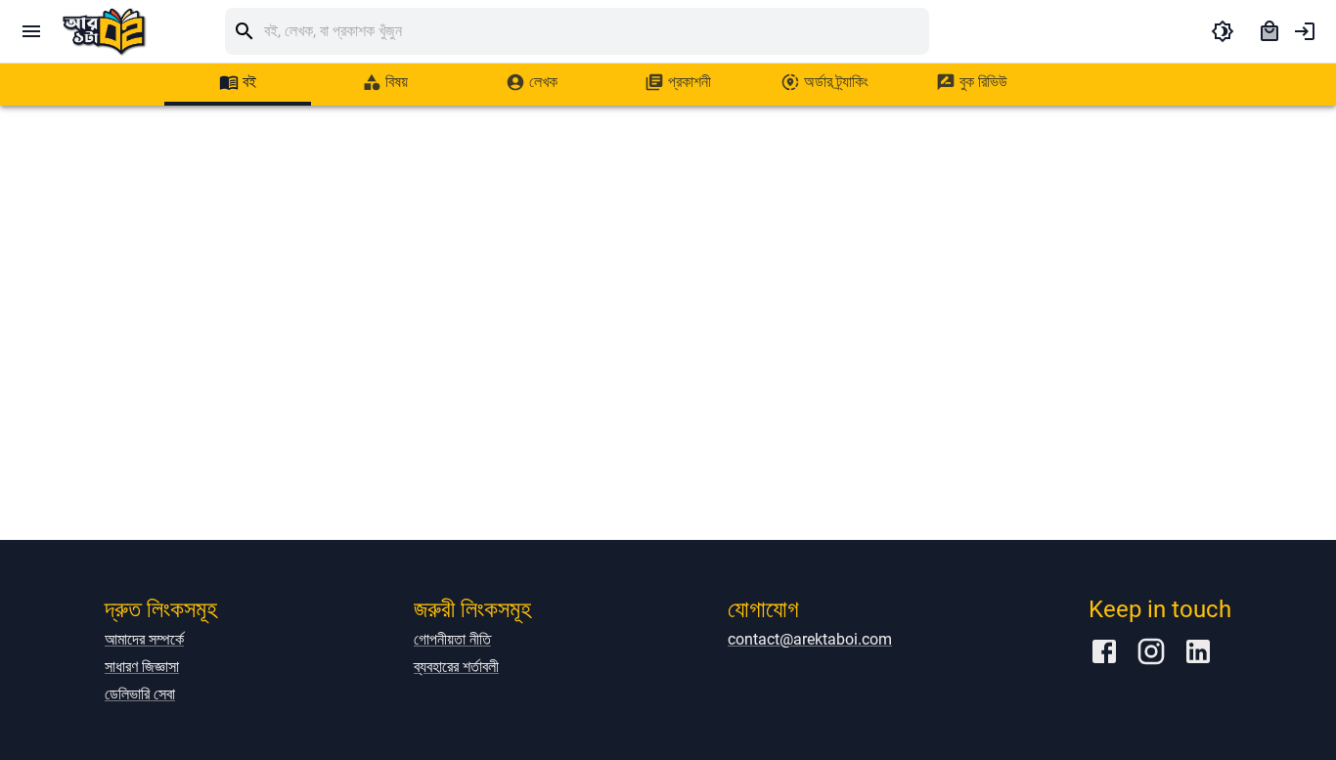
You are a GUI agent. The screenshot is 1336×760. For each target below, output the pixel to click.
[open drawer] (31, 31)
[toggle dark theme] (1222, 31)
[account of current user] (1304, 31)
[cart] (1269, 31)
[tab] (237, 82)
